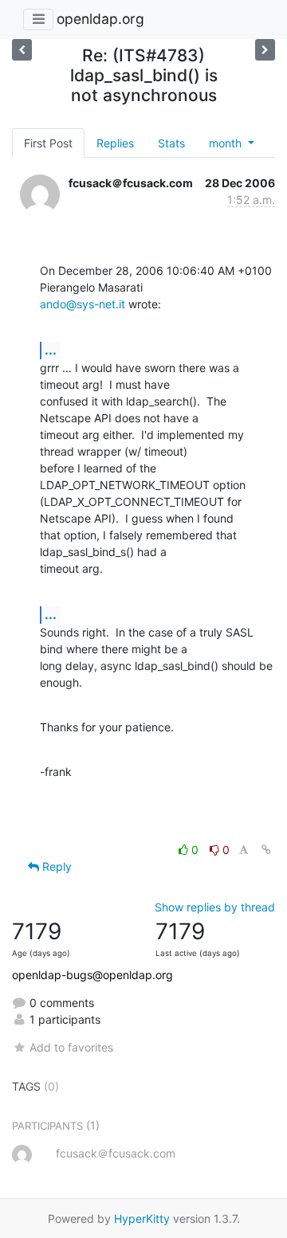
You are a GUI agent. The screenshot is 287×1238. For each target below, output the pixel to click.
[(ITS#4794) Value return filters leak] (265, 50)
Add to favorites (71, 1047)
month (227, 143)
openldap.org (100, 18)
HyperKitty (142, 1218)
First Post (48, 143)
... (51, 350)
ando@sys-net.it (82, 304)
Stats (171, 143)
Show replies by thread (215, 907)
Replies (115, 143)
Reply (55, 866)
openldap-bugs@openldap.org (92, 974)
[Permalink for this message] (266, 850)
